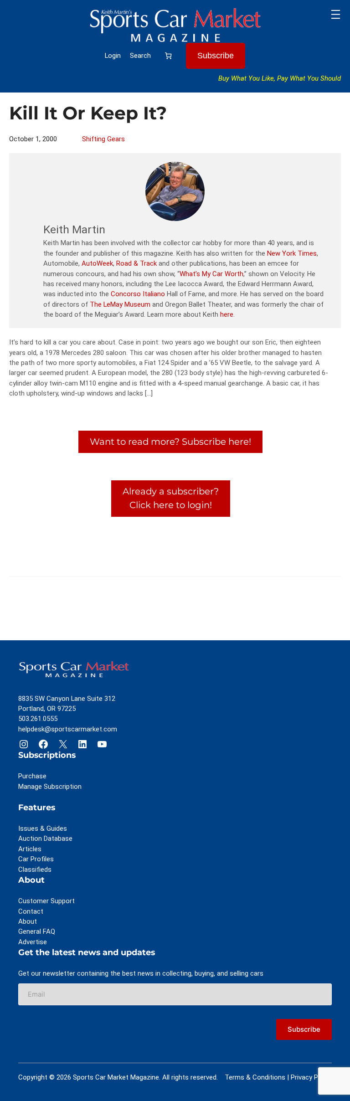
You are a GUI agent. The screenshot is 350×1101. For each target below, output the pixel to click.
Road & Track (136, 263)
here (226, 314)
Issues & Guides (42, 828)
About (27, 921)
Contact (30, 911)
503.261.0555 (37, 719)
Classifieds (34, 869)
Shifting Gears (103, 139)
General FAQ (36, 931)
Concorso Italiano (138, 294)
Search (140, 55)
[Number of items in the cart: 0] (168, 55)
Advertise (32, 942)
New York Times (292, 253)
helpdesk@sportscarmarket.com (67, 729)
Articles (29, 849)
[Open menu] (335, 14)
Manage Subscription (50, 786)
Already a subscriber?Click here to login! (171, 498)
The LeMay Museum (120, 304)
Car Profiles (36, 859)
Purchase (32, 776)
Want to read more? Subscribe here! (170, 441)
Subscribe (215, 55)
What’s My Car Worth (211, 274)
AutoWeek (97, 263)
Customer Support (46, 901)
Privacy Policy (311, 1077)
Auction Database (45, 838)
